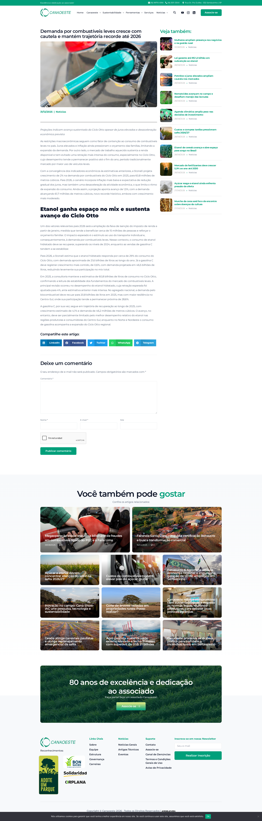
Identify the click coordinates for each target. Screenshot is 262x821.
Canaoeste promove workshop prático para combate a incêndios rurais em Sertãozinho (191, 641)
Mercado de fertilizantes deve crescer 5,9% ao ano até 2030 (195, 167)
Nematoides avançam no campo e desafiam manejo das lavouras (193, 95)
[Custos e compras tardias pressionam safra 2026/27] (166, 133)
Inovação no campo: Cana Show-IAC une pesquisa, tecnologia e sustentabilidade (69, 608)
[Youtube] (182, 12)
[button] (51, 342)
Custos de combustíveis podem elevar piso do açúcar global (129, 577)
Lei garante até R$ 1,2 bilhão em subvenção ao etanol (192, 59)
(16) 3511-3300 (174, 3)
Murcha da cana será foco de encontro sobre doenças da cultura (195, 203)
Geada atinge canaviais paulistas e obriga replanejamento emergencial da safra (69, 641)
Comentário (46, 379)
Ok (208, 816)
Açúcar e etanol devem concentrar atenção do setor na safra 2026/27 (68, 576)
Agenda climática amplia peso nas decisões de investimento (193, 113)
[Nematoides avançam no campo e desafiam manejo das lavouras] (166, 97)
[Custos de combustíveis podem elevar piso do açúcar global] (131, 570)
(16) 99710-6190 (156, 3)
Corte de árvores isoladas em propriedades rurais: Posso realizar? (127, 608)
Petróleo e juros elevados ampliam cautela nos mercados (193, 77)
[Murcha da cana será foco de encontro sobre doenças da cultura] (166, 205)
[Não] (258, 816)
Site (122, 420)
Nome (44, 420)
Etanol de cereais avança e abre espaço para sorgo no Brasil (196, 149)
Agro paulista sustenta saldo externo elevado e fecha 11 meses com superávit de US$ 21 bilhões (130, 641)
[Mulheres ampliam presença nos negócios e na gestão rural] (166, 43)
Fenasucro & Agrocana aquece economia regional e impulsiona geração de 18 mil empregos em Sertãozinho (191, 574)
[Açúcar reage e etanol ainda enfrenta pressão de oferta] (166, 187)
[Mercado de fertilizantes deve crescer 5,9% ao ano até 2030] (166, 169)
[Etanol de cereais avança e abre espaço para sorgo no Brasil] (166, 151)
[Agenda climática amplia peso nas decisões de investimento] (166, 115)
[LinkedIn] (194, 12)
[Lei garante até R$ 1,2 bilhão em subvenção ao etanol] (166, 61)
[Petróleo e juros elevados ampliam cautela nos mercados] (166, 79)
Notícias (61, 111)
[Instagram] (188, 12)
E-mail (84, 420)
